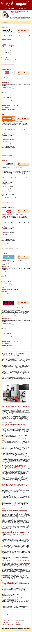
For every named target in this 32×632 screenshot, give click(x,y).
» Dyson (3, 618)
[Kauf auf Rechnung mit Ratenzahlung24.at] (7, 5)
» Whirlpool (18, 616)
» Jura (17, 622)
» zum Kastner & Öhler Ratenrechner (8, 109)
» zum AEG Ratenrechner (6, 345)
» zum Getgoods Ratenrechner (7, 293)
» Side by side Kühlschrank (7, 624)
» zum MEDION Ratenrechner (7, 64)
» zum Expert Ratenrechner (6, 155)
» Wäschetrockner (20, 620)
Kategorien (10, 8)
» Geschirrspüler (5, 614)
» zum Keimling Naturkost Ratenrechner (9, 248)
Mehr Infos (12, 630)
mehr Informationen (5, 61)
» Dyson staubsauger (6, 620)
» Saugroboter (19, 624)
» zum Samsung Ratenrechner (7, 202)
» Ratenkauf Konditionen (6, 34)
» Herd (17, 618)
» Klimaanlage (5, 622)
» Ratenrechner (19, 34)
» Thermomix (4, 616)
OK (19, 630)
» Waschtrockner (19, 614)
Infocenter (23, 8)
